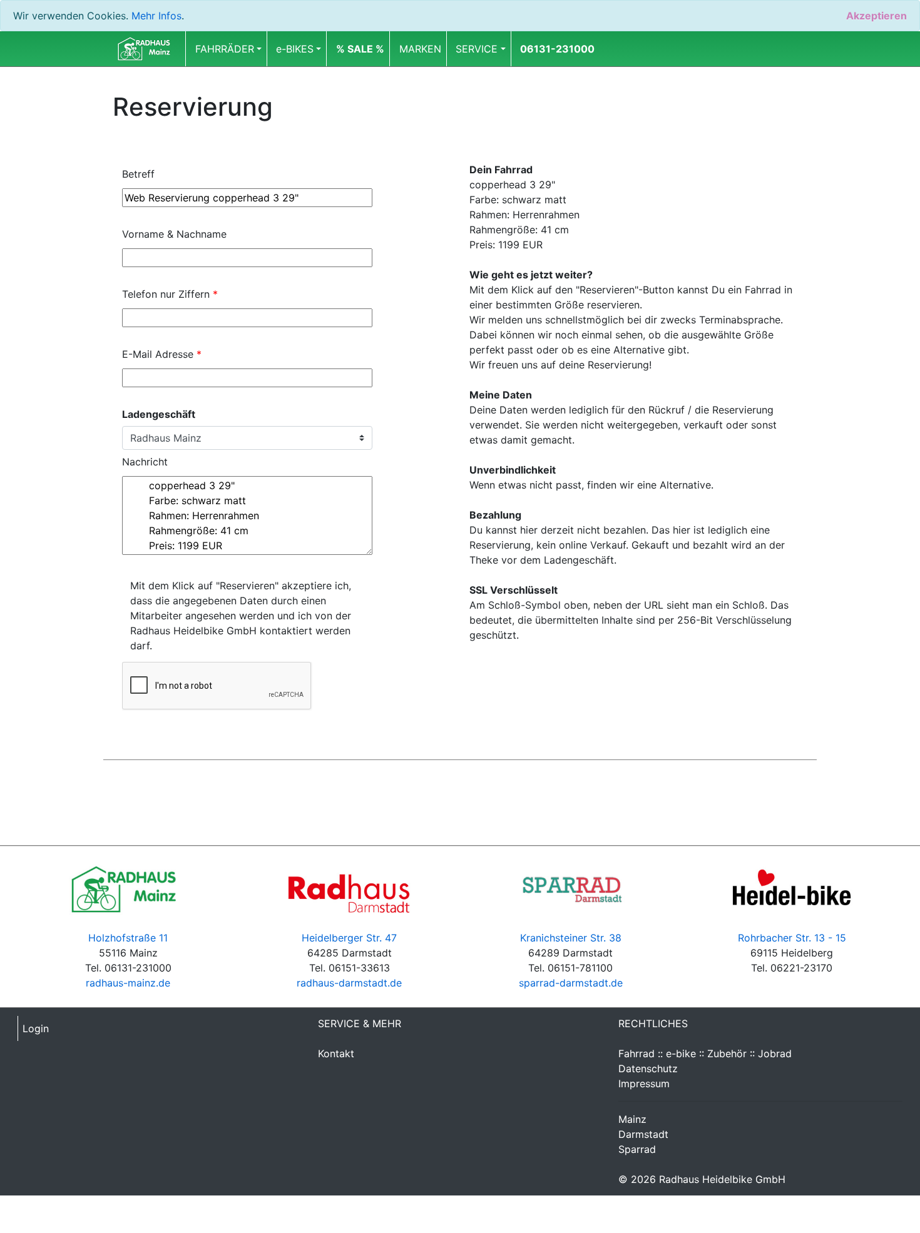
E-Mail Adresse (162, 354)
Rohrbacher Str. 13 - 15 (792, 937)
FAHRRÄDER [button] (224, 49)
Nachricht (145, 461)
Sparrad (637, 1149)
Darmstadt (643, 1134)
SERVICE (477, 49)
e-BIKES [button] (295, 49)
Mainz (632, 1119)
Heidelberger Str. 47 (349, 937)
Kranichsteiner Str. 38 (570, 937)
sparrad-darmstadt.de (571, 983)
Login (36, 1028)
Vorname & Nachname (174, 234)
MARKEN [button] (420, 49)
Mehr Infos (156, 15)
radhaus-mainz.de (128, 983)
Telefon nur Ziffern (170, 294)
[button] (360, 48)
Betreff (138, 174)
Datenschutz (648, 1068)
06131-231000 (557, 49)
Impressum (644, 1083)
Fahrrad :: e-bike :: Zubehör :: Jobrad (705, 1053)
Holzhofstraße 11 (128, 937)
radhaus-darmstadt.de (349, 983)
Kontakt (336, 1053)
